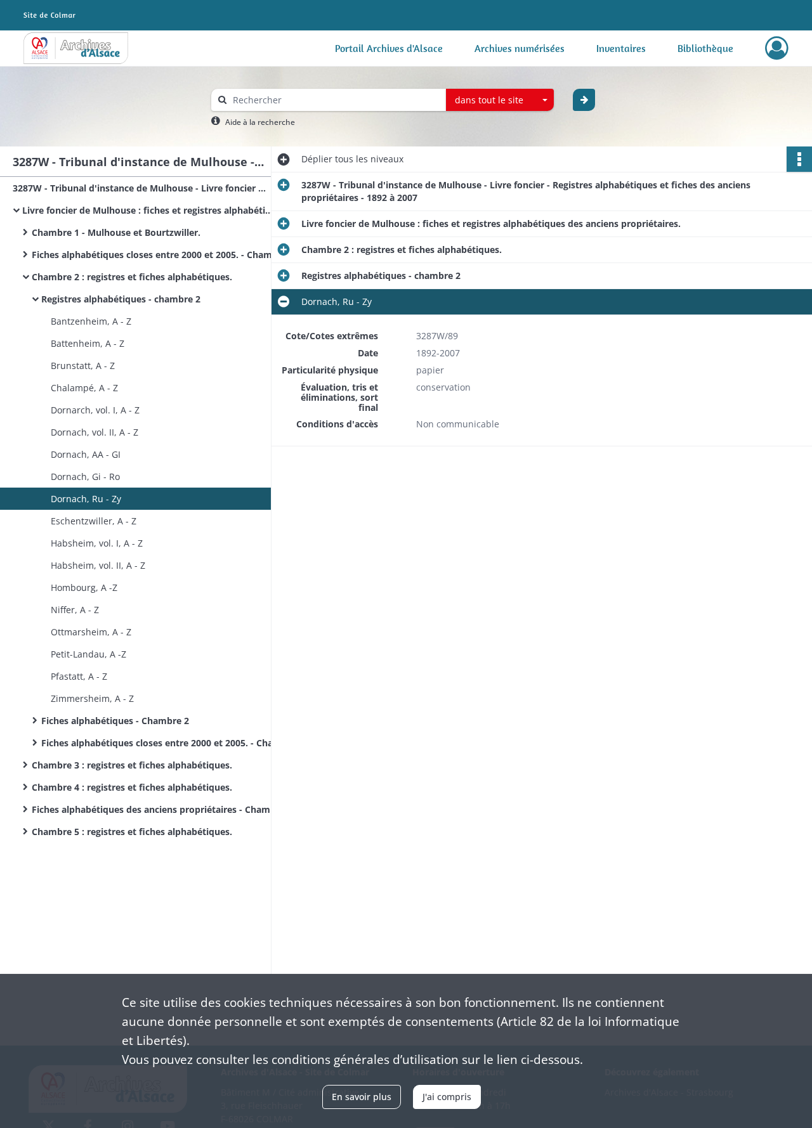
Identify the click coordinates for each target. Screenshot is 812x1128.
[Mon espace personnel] (776, 48)
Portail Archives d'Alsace (389, 48)
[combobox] (500, 100)
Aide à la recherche (260, 122)
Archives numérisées (520, 48)
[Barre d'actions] (799, 159)
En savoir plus (361, 1097)
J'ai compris (446, 1097)
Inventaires (621, 48)
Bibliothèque (705, 48)
